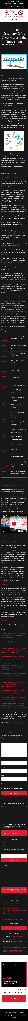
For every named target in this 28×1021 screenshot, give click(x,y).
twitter (6, 845)
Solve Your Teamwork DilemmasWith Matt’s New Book (14, 998)
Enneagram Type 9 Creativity (4, 469)
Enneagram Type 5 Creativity (4, 403)
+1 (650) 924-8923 (9, 983)
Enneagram (20, 723)
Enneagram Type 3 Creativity (4, 374)
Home (3, 989)
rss (5, 842)
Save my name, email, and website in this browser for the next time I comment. (13, 787)
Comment (4, 742)
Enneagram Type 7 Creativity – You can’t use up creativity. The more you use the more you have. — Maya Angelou (13, 684)
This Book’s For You (19, 992)
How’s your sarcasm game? (10, 908)
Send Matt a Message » (10, 982)
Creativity (13, 723)
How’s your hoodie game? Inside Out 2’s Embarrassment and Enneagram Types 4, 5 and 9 (14, 915)
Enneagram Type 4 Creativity (4, 388)
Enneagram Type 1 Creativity (4, 343)
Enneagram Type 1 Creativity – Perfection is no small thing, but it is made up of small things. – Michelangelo (13, 635)
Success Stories (17, 989)
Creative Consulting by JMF (7, 1015)
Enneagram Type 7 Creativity (4, 435)
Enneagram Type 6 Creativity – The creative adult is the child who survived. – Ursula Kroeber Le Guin (13, 676)
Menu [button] (15, 19)
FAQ (25, 989)
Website (3, 776)
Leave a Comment (14, 47)
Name (3, 760)
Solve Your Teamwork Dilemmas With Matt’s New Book (14, 889)
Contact (10, 992)
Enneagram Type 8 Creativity (4, 451)
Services (9, 989)
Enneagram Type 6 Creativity (4, 419)
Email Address (5, 853)
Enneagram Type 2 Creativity (4, 359)
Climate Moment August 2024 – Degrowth (14, 919)
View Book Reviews (6, 896)
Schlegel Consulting (14, 13)
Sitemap (14, 1017)
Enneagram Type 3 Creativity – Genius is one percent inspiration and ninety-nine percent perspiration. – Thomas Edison (13, 650)
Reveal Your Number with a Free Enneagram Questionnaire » (12, 832)
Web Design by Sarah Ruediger (20, 1015)
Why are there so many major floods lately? (14, 910)
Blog (5, 992)
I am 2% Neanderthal (18, 936)
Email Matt (22, 1014)
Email (3, 768)
